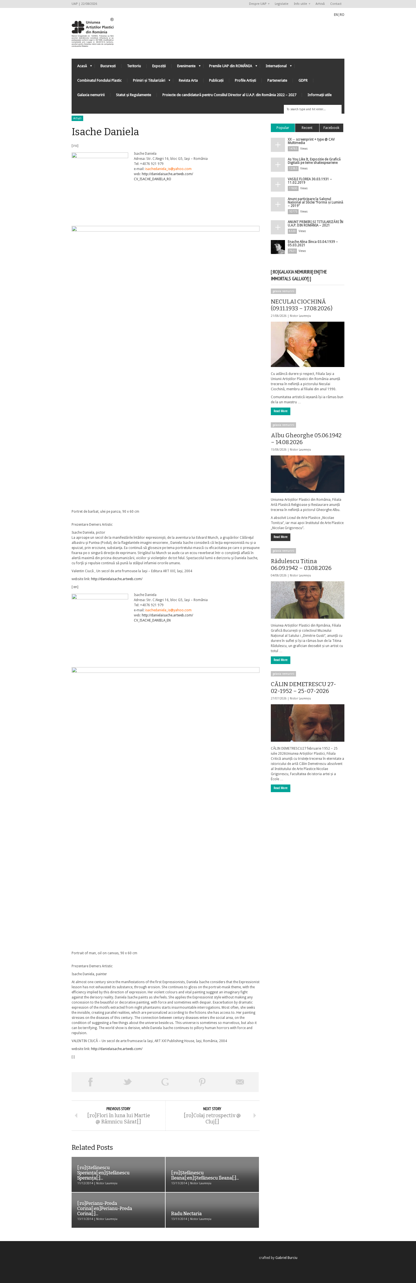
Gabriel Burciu (286, 1258)
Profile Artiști (245, 80)
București (108, 66)
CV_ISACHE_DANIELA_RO (152, 179)
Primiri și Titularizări (146, 81)
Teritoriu (134, 66)
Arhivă (320, 4)
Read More (281, 411)
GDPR (303, 80)
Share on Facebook (90, 1082)
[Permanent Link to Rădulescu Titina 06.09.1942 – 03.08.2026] (307, 600)
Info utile (299, 4)
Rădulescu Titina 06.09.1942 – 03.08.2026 (301, 564)
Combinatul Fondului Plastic (99, 80)
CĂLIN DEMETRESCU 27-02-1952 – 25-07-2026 (303, 687)
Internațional (273, 67)
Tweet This (127, 1082)
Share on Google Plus (165, 1082)
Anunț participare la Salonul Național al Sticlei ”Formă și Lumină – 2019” (315, 202)
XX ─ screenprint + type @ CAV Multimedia (311, 141)
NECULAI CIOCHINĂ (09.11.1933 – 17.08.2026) (302, 305)
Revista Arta (188, 80)
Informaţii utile (320, 95)
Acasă (79, 67)
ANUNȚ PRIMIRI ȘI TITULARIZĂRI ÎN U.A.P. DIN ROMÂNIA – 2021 (315, 223)
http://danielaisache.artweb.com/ (167, 174)
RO (342, 15)
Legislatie (281, 4)
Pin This (202, 1082)
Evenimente (183, 67)
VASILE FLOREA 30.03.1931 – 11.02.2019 (310, 181)
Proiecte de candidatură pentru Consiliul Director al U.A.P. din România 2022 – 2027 (229, 95)
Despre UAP (256, 4)
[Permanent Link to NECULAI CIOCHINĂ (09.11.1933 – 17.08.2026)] (307, 344)
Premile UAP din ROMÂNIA (227, 67)
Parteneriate (277, 80)
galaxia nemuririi (283, 291)
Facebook (331, 128)
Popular (282, 128)
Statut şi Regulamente (133, 95)
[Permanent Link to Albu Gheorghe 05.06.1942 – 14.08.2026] (307, 474)
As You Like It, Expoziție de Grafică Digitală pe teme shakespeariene (314, 161)
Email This (240, 1082)
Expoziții (159, 66)
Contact (336, 4)
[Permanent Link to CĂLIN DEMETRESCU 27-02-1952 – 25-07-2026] (307, 723)
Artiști (77, 118)
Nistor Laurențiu (300, 315)
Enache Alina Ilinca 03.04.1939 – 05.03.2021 (313, 243)
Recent (307, 128)
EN (336, 15)
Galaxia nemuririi (91, 95)
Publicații (216, 80)
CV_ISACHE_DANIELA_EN (152, 620)
